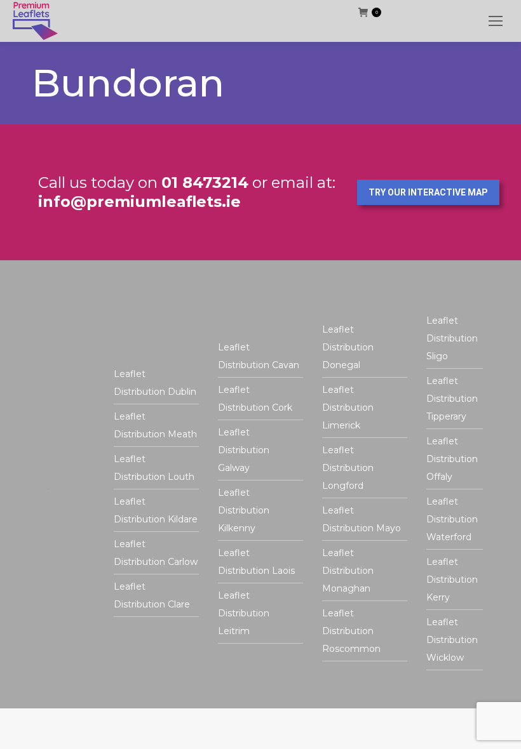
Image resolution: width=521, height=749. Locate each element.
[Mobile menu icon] (495, 21)
